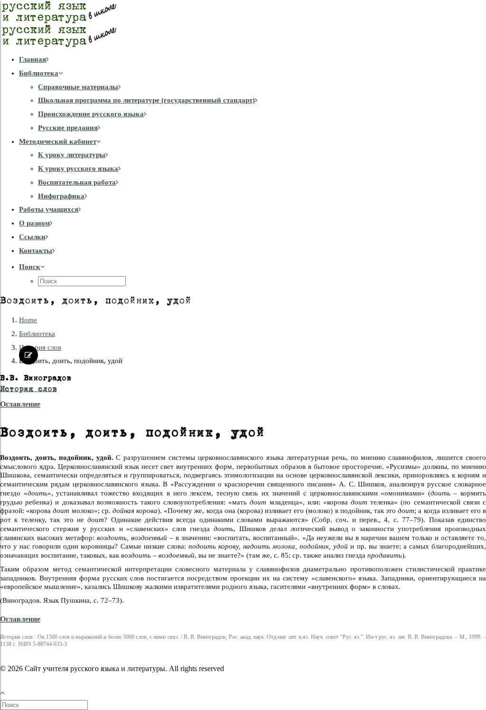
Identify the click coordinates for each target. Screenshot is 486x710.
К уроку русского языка (78, 168)
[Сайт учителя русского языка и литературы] (243, 23)
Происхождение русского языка (91, 114)
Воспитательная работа (77, 182)
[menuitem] (252, 59)
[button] (32, 267)
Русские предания (68, 127)
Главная (32, 59)
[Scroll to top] (7, 692)
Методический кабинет (57, 141)
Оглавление (20, 404)
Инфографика (61, 196)
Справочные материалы (78, 87)
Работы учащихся (48, 209)
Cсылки (32, 237)
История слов (40, 347)
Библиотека (38, 73)
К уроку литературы (71, 155)
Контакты (35, 250)
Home (28, 320)
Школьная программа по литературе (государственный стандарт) (146, 100)
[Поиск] (45, 705)
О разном (34, 223)
